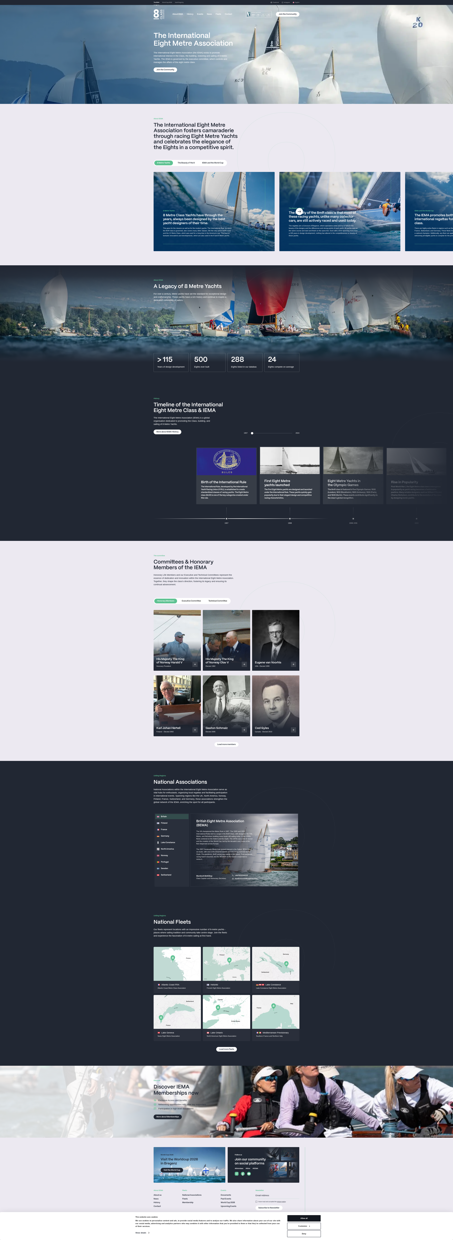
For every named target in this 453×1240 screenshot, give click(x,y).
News (209, 14)
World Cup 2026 (228, 1202)
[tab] (165, 601)
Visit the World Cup (172, 1170)
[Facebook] (243, 1174)
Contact (228, 14)
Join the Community (288, 14)
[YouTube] (249, 1174)
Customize (302, 1226)
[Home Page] (159, 14)
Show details (140, 1233)
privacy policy (281, 1202)
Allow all (304, 1218)
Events (200, 14)
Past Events (226, 1199)
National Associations (191, 1195)
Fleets (218, 14)
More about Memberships (167, 1117)
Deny (304, 1234)
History (190, 14)
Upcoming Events (228, 1206)
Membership (187, 1202)
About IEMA (177, 14)
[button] (296, 2)
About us (157, 1195)
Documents (226, 1195)
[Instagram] (237, 1174)
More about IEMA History (167, 432)
